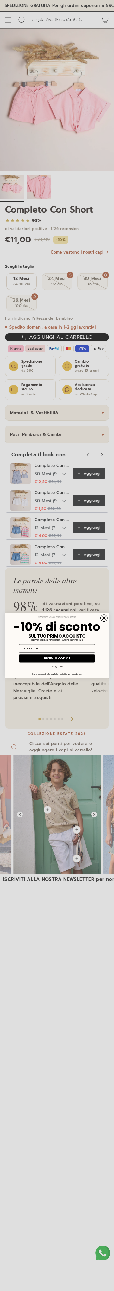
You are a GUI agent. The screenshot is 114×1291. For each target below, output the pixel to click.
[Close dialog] (103, 618)
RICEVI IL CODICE (57, 658)
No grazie (57, 666)
